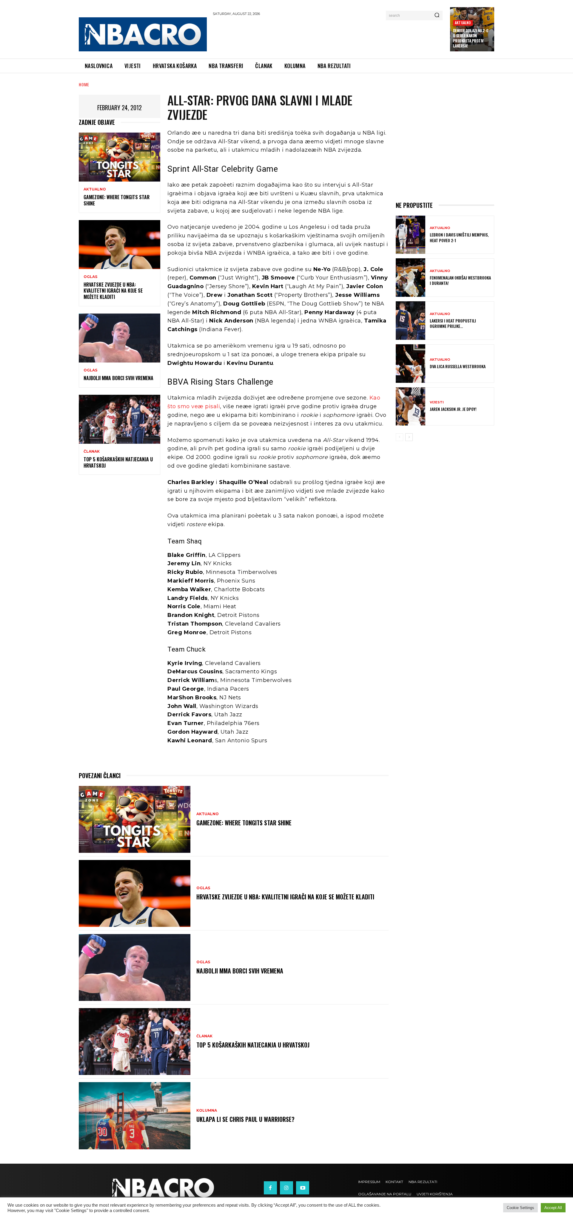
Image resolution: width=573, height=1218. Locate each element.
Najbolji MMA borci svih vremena (118, 378)
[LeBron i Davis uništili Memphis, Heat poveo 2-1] (410, 235)
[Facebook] (270, 1187)
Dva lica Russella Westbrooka (458, 366)
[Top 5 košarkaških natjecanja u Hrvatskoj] (119, 419)
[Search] (437, 15)
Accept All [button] (553, 1207)
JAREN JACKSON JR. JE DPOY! (453, 409)
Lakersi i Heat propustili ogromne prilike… (453, 323)
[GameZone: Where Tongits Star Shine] (119, 157)
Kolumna (206, 1110)
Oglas (90, 277)
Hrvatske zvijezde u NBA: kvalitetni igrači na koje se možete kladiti (113, 291)
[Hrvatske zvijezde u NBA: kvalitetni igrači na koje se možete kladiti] (119, 244)
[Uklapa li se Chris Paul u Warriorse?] (134, 1115)
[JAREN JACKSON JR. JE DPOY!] (410, 406)
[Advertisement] (328, 36)
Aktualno (463, 22)
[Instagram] (286, 1187)
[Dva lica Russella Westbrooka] (410, 363)
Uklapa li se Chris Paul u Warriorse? (245, 1119)
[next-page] (409, 437)
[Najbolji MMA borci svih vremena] (119, 338)
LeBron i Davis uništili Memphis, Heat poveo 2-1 (459, 237)
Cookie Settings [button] (520, 1207)
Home (84, 84)
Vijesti (437, 402)
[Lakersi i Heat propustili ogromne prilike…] (410, 320)
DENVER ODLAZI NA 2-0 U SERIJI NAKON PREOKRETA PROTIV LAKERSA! (471, 38)
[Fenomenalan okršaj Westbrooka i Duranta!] (410, 277)
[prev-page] (399, 437)
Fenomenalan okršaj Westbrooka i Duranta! (460, 280)
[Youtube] (302, 1187)
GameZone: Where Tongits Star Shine (117, 200)
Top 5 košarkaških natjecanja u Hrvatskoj (118, 462)
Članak (92, 451)
